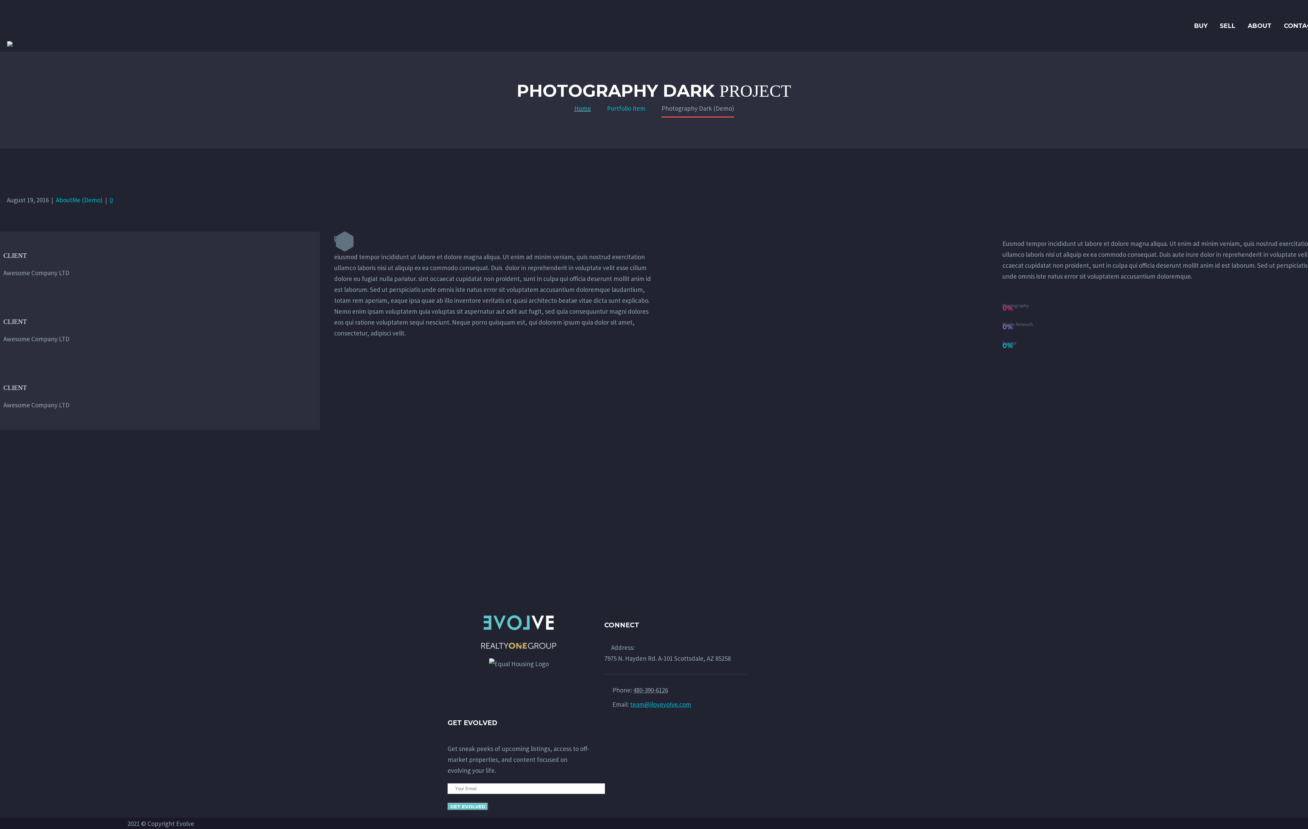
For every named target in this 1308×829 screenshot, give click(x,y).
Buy (1201, 26)
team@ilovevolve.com (660, 704)
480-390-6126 (650, 690)
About (1260, 26)
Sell (1227, 26)
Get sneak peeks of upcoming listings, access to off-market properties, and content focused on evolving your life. (518, 760)
